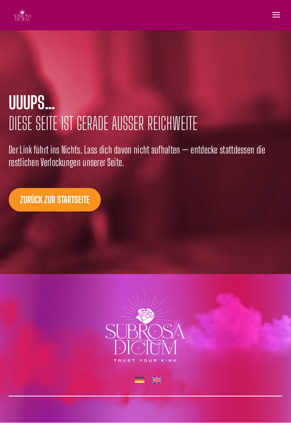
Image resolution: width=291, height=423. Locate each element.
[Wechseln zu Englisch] (156, 380)
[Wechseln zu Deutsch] (139, 380)
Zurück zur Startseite (55, 199)
